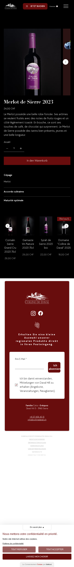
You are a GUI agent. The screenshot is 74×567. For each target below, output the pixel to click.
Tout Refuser (19, 549)
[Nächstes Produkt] (66, 226)
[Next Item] (65, 62)
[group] (37, 242)
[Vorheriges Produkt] (8, 226)
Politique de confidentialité (13, 543)
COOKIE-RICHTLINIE (37, 446)
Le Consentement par (37, 564)
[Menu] (66, 6)
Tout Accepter (55, 549)
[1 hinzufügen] (20, 148)
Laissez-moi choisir (37, 556)
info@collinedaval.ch (37, 419)
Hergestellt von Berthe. (37, 455)
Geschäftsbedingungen (37, 449)
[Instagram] (33, 313)
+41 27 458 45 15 (37, 417)
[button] (53, 6)
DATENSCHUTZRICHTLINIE (37, 442)
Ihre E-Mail (21, 359)
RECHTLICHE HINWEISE (37, 439)
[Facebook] (40, 313)
